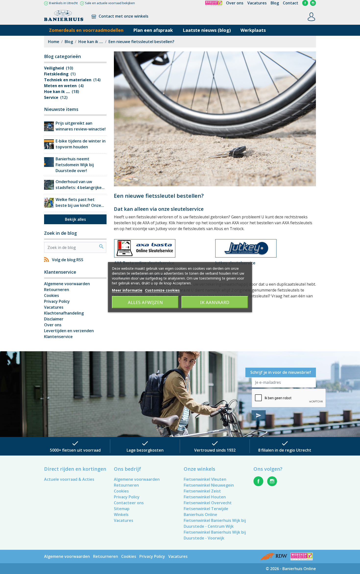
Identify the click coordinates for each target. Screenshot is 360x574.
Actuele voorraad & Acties (69, 479)
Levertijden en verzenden (69, 330)
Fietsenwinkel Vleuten (205, 479)
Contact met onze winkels (123, 16)
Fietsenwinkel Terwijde (206, 508)
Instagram (313, 3)
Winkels (121, 514)
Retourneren (56, 289)
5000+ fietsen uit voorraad (75, 450)
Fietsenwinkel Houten (205, 497)
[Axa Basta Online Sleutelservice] (144, 248)
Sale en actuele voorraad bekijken (110, 3)
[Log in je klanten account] (311, 16)
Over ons (234, 3)
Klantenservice (58, 336)
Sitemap (122, 508)
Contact (290, 3)
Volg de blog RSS (67, 259)
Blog (275, 3)
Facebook (305, 3)
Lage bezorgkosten (145, 450)
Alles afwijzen (145, 302)
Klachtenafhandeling (64, 313)
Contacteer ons (129, 502)
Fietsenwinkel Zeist (202, 491)
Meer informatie (127, 289)
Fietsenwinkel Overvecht (208, 502)
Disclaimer (53, 319)
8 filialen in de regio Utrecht (284, 450)
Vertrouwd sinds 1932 (215, 450)
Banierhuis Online (200, 514)
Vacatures (257, 3)
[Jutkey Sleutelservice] (245, 248)
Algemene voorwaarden (67, 283)
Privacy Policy (57, 301)
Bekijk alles (75, 219)
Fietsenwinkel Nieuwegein (209, 485)
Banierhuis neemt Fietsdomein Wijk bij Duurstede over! (75, 164)
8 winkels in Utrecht (63, 3)
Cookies (51, 295)
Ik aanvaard (214, 302)
